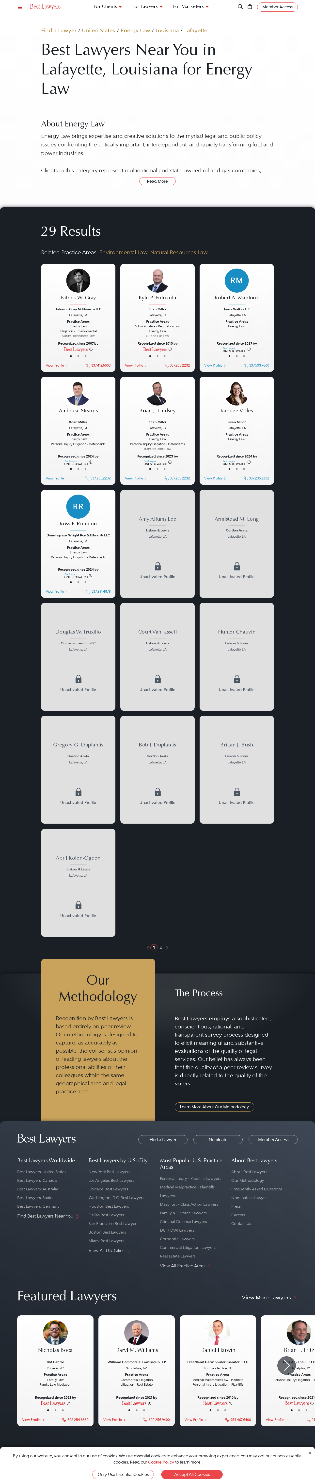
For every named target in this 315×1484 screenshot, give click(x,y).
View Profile (55, 365)
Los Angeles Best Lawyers (111, 1180)
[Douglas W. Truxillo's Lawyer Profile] (78, 641)
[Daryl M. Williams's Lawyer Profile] (136, 1339)
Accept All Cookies (192, 1474)
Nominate (218, 1139)
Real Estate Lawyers (178, 1256)
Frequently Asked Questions (257, 1189)
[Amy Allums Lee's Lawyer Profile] (157, 528)
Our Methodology (247, 1180)
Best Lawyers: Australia (37, 1189)
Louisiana (167, 30)
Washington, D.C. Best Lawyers (116, 1197)
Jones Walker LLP (236, 309)
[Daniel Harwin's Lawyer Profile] (218, 1339)
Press (236, 1206)
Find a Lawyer (59, 30)
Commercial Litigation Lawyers (188, 1247)
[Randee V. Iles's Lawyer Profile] (236, 400)
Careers (238, 1215)
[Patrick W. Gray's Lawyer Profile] (78, 286)
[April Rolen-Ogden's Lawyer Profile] (78, 867)
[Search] (240, 7)
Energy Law (135, 30)
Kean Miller (157, 309)
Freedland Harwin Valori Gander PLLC (217, 1362)
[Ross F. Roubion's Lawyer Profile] (78, 513)
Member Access (273, 1139)
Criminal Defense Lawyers (183, 1221)
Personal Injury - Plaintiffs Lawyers (190, 1178)
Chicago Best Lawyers (108, 1189)
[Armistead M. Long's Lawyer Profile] (236, 528)
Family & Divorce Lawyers (183, 1213)
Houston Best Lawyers (109, 1206)
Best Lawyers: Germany (38, 1206)
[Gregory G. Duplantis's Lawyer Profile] (78, 754)
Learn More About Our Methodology (214, 1106)
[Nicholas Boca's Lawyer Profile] (55, 1339)
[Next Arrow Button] (286, 1365)
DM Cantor (55, 1362)
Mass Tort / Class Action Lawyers (189, 1204)
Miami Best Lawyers (106, 1240)
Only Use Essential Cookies (123, 1474)
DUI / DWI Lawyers (177, 1230)
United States (98, 30)
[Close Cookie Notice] (310, 1452)
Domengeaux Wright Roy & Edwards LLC (78, 535)
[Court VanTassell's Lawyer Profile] (157, 641)
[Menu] (20, 7)
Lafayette (195, 30)
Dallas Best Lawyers (106, 1215)
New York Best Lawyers (109, 1171)
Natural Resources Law (179, 252)
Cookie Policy (161, 1462)
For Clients (105, 6)
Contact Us (241, 1223)
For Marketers (188, 6)
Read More (157, 181)
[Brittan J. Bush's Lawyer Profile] (236, 754)
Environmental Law (123, 252)
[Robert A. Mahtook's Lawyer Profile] (236, 286)
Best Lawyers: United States (41, 1171)
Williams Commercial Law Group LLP (137, 1362)
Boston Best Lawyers (107, 1232)
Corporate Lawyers (177, 1239)
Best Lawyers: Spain (35, 1197)
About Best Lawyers (249, 1171)
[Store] (250, 7)
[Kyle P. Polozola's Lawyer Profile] (157, 286)
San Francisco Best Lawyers (113, 1223)
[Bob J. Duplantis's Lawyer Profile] (157, 754)
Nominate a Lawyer (249, 1197)
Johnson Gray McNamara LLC (78, 309)
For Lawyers (145, 6)
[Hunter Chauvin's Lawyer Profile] (236, 641)
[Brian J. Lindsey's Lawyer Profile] (157, 400)
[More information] (90, 349)
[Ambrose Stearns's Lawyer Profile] (78, 400)
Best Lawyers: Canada (37, 1180)
